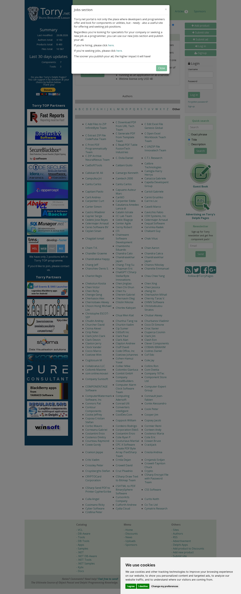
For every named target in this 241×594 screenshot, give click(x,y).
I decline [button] (143, 586)
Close (161, 68)
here (111, 45)
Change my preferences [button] (164, 586)
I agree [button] (131, 586)
